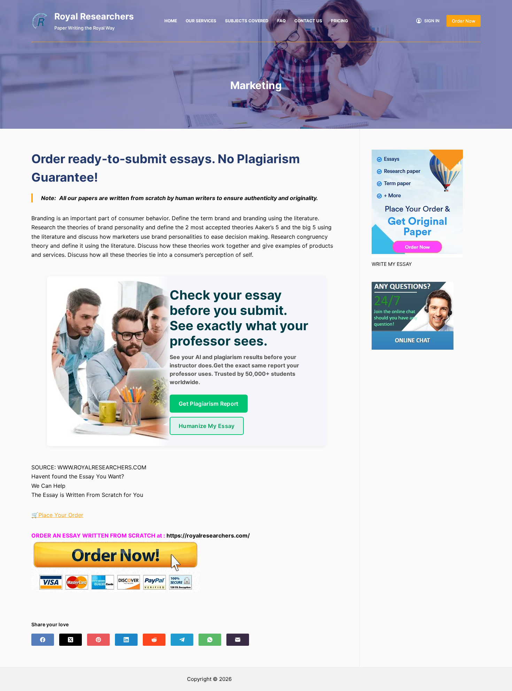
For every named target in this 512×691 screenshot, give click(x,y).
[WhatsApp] (210, 640)
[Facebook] (42, 640)
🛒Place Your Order (57, 514)
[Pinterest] (98, 640)
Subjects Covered (247, 20)
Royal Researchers (94, 16)
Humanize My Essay (206, 425)
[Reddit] (154, 640)
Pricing (339, 20)
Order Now (463, 21)
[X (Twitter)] (70, 640)
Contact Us (308, 20)
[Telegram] (182, 640)
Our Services (201, 20)
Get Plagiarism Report (209, 403)
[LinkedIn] (126, 640)
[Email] (237, 640)
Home (170, 20)
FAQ (281, 20)
